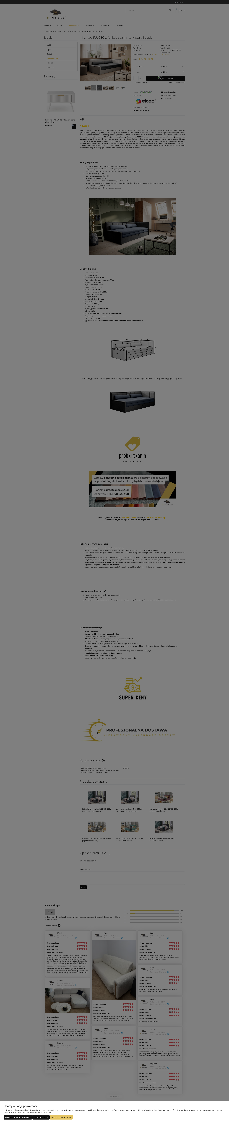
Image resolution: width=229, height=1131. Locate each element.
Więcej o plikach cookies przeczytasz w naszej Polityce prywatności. (27, 1112)
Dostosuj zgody (41, 1117)
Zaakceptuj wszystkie (61, 1117)
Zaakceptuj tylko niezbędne (18, 1117)
